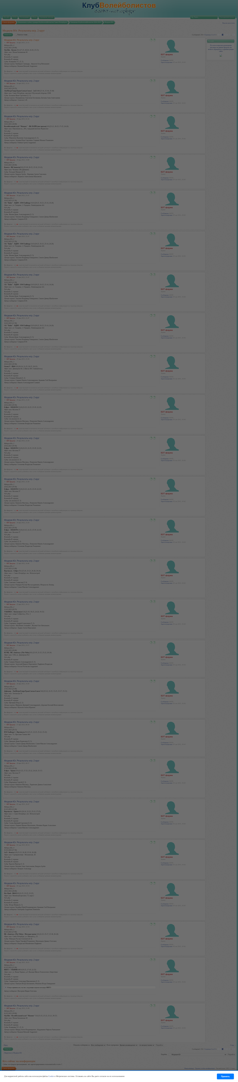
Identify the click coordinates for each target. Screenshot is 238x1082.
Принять (225, 1076)
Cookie (51, 1076)
